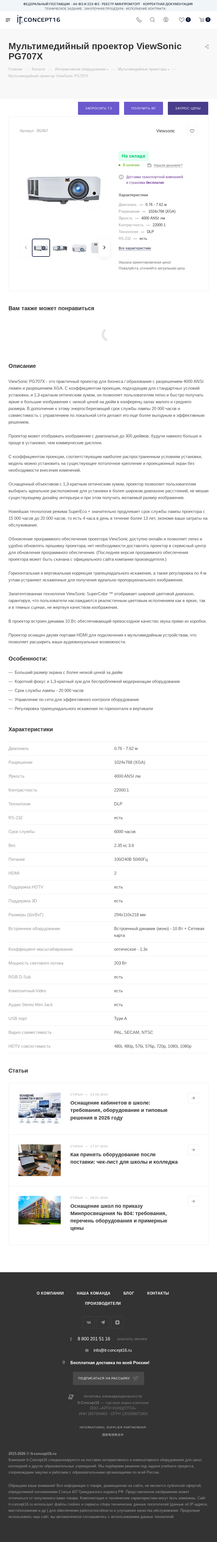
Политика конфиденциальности (113, 1396)
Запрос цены (188, 108)
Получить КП (143, 108)
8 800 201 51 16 (94, 1339)
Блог (128, 1293)
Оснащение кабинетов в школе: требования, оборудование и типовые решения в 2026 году (119, 1110)
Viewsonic (165, 130)
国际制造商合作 (113, 1434)
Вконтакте (89, 1322)
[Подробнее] (193, 1098)
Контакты (158, 1293)
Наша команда (93, 1293)
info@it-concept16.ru (113, 1350)
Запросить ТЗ (98, 108)
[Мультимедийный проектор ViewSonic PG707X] (65, 187)
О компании (50, 1293)
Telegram (103, 1322)
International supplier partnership (113, 1427)
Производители (103, 1303)
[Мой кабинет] (165, 20)
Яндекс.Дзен (117, 1322)
